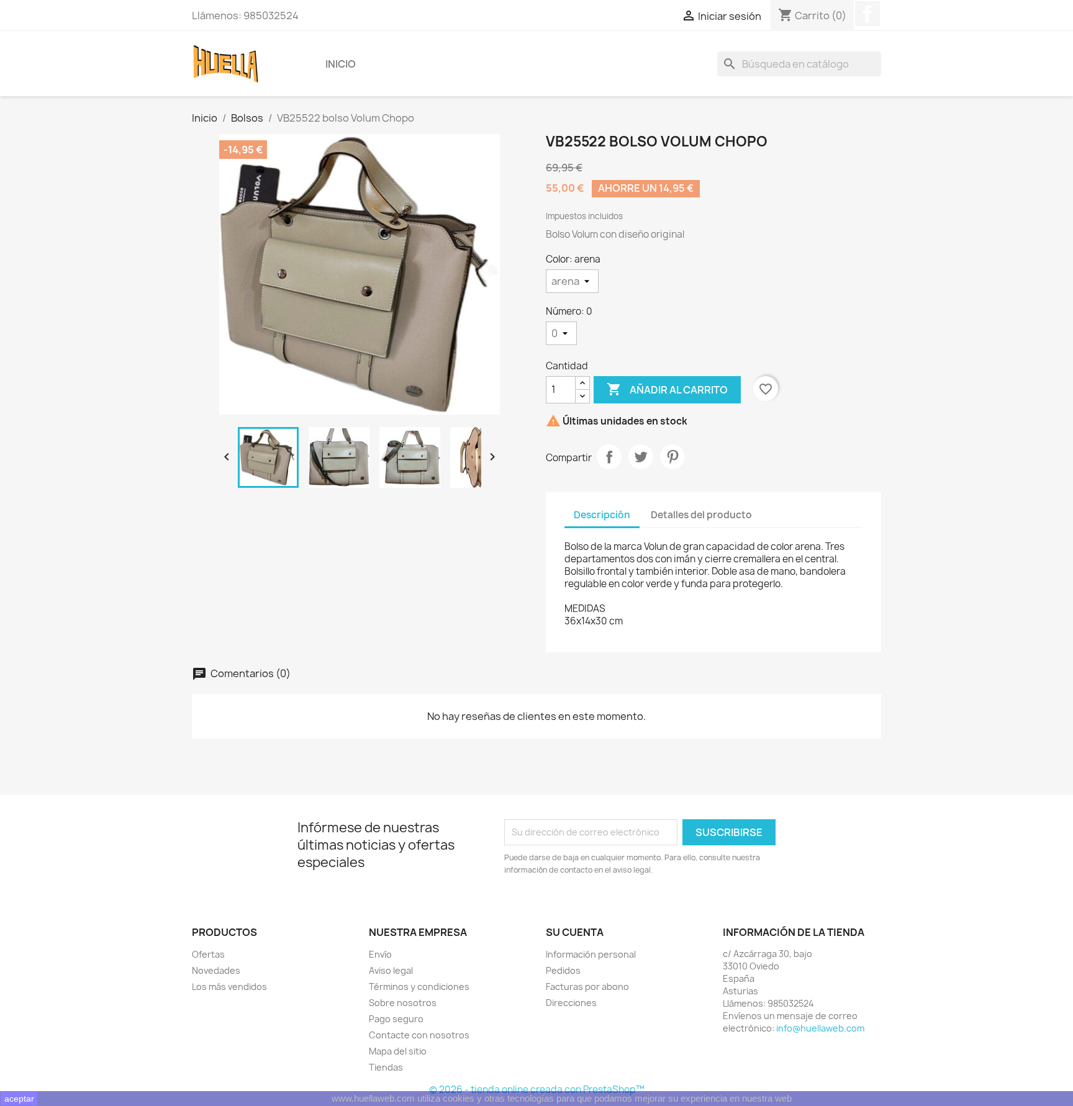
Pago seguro (396, 1019)
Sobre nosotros (403, 1003)
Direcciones (571, 1003)
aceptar (19, 1099)
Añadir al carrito (667, 389)
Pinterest (672, 456)
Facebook (867, 13)
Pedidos (563, 970)
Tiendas (386, 1067)
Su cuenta (575, 932)
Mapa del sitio (398, 1051)
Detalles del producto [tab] (701, 514)
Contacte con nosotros (419, 1035)
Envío (380, 954)
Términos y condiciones (419, 986)
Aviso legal (391, 970)
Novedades (216, 970)
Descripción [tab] (602, 514)
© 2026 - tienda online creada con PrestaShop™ (537, 1089)
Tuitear (640, 456)
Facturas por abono (587, 986)
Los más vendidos (229, 986)
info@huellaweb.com (820, 1028)
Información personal (591, 954)
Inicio (340, 64)
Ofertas (208, 954)
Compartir (609, 456)
